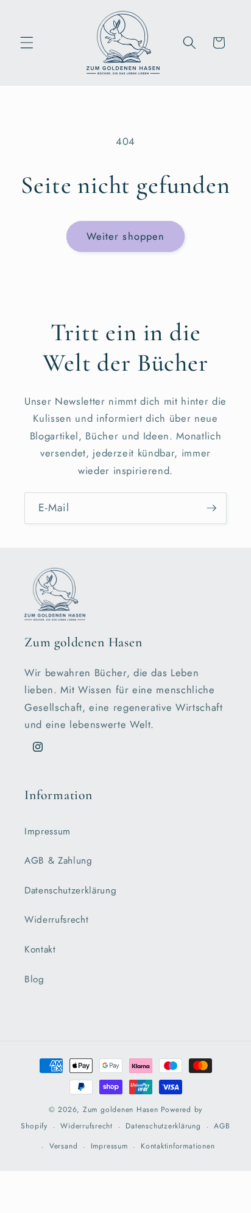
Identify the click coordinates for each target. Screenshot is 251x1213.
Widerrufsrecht (56, 919)
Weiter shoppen (125, 236)
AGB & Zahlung (58, 860)
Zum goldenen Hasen (120, 1109)
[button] (26, 42)
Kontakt (40, 949)
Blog (34, 979)
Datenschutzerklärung (70, 890)
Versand (63, 1146)
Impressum (47, 831)
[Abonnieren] (211, 508)
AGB (222, 1125)
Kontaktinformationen (177, 1146)
